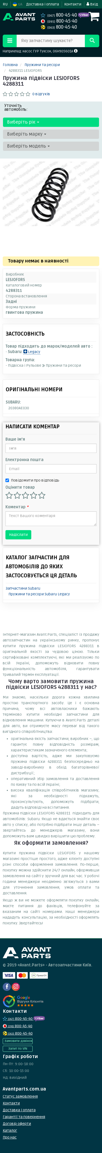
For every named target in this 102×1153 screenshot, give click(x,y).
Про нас (10, 1137)
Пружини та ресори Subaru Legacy (39, 594)
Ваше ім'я (15, 439)
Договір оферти (17, 1123)
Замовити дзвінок (18, 1041)
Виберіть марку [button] (25, 134)
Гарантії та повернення (24, 1117)
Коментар (16, 507)
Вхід (93, 4)
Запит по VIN (17, 1049)
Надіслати (18, 534)
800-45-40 (62, 15)
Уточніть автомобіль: (16, 107)
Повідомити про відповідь (35, 480)
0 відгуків (41, 94)
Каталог (10, 1130)
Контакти (72, 4)
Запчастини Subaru (23, 588)
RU (5, 4)
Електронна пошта (24, 460)
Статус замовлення (20, 1096)
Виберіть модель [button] (27, 146)
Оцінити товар (20, 487)
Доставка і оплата (42, 4)
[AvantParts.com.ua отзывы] (24, 1001)
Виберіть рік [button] (21, 122)
